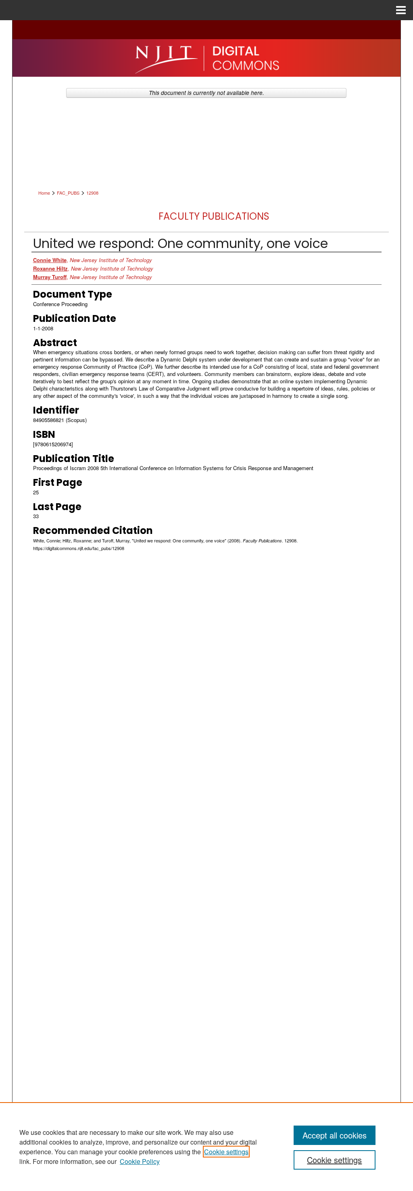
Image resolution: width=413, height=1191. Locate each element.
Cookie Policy (140, 1161)
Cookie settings (226, 1151)
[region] (206, 1146)
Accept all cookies (334, 1135)
